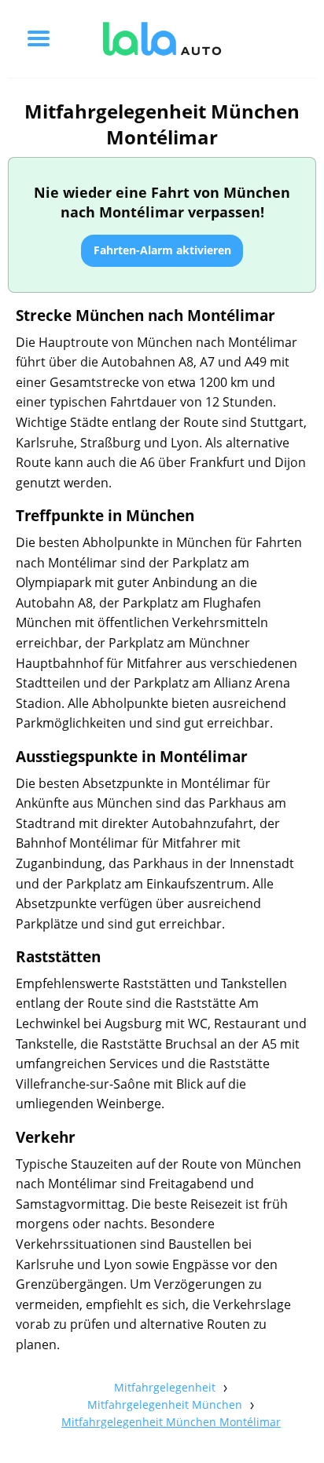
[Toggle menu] (38, 38)
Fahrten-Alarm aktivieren (162, 250)
